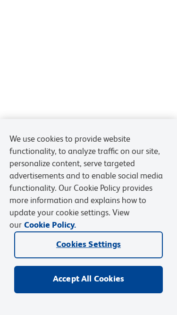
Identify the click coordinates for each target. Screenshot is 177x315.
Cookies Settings (88, 244)
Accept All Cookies (88, 279)
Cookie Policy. (50, 225)
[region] (88, 217)
